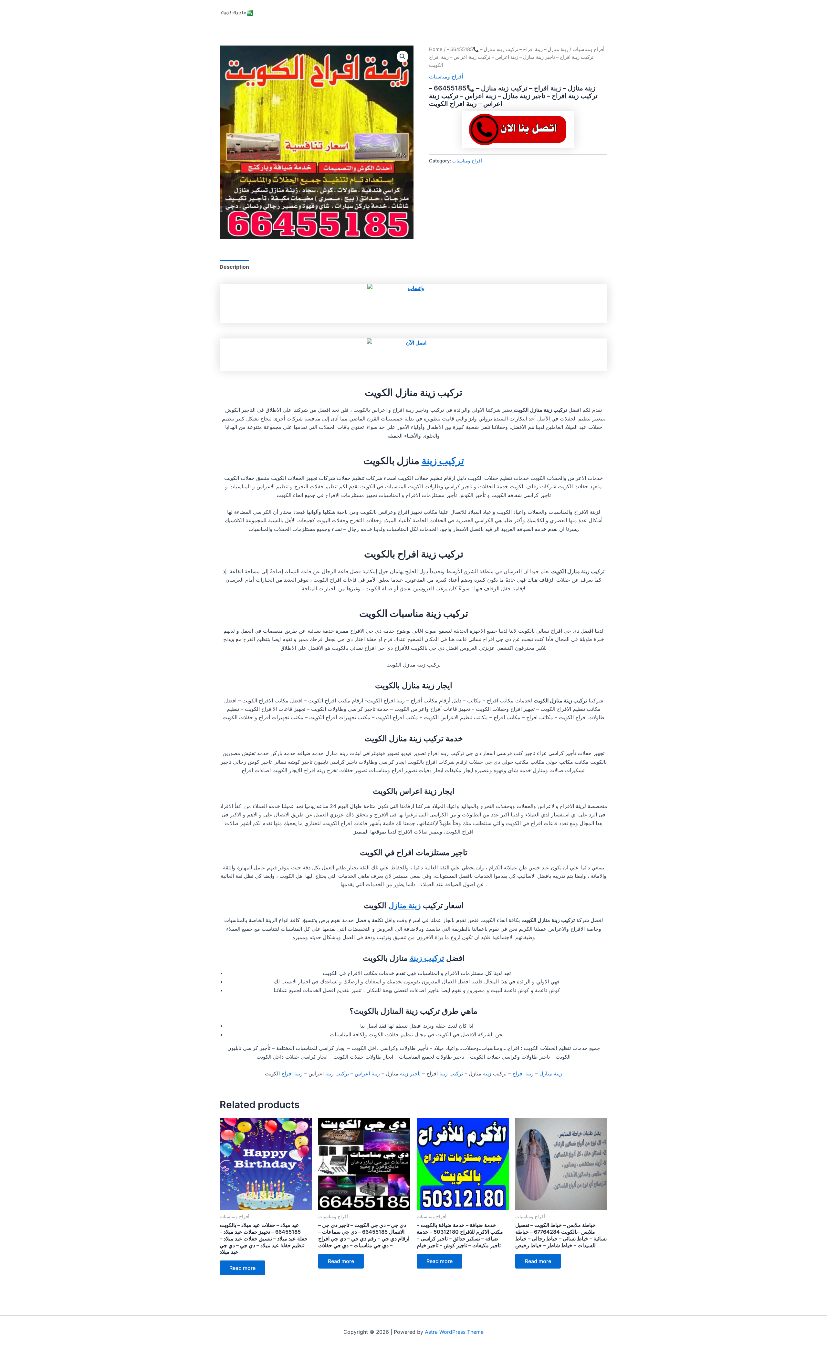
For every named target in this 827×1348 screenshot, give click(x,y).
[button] (402, 56)
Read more (242, 1268)
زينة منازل (404, 905)
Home (436, 49)
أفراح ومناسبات (588, 49)
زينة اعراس (367, 1073)
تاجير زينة (411, 1073)
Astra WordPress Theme (454, 1332)
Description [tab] (234, 267)
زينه (488, 1073)
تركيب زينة (443, 460)
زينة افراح (523, 1073)
